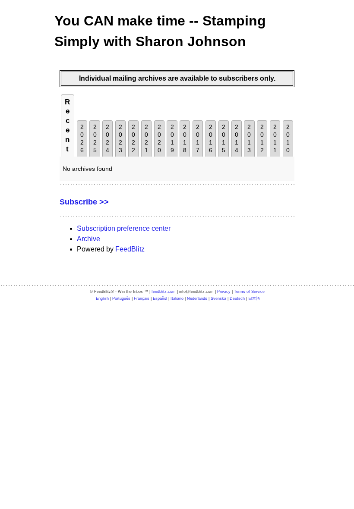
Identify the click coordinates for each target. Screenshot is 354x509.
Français (141, 298)
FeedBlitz (130, 249)
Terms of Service (249, 291)
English (102, 298)
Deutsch (237, 298)
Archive (88, 238)
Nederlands (197, 298)
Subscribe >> (84, 202)
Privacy (224, 291)
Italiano (177, 298)
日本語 (254, 298)
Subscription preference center (124, 228)
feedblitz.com (164, 291)
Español (160, 298)
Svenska (218, 298)
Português (121, 298)
